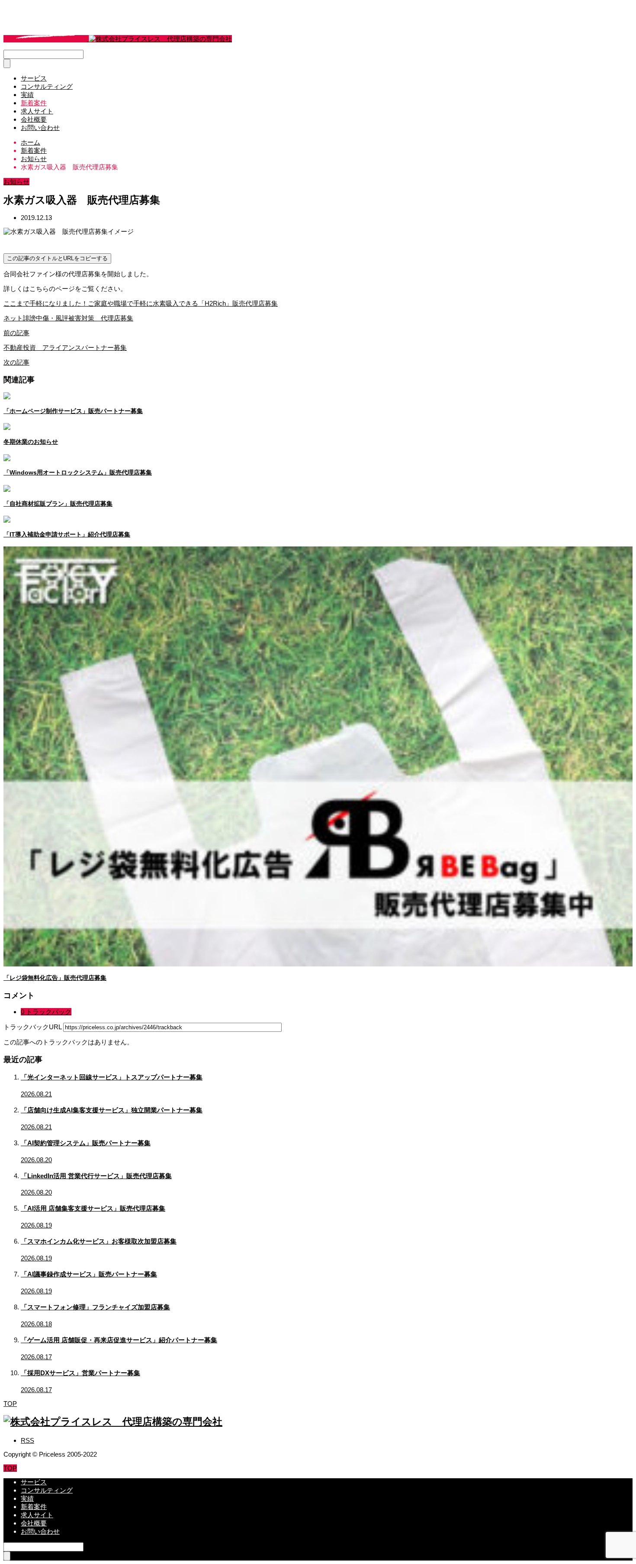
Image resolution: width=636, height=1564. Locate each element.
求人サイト (37, 111)
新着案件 (34, 103)
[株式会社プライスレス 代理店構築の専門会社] (117, 38)
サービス (34, 78)
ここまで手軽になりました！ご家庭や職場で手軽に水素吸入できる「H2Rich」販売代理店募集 (140, 303)
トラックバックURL (32, 1027)
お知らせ (16, 181)
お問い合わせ (40, 127)
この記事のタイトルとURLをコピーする (57, 258)
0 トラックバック (46, 1011)
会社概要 (34, 119)
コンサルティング (47, 86)
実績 (27, 94)
